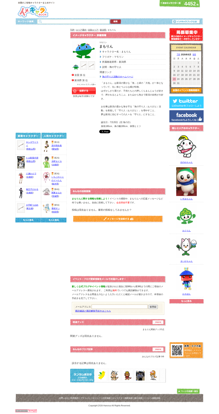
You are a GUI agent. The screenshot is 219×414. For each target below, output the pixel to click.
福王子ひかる (32, 189)
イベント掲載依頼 (152, 398)
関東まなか (56, 193)
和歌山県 (31, 149)
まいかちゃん (186, 261)
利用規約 (74, 398)
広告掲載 (106, 398)
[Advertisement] (108, 9)
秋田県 (55, 212)
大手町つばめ (32, 205)
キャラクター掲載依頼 (122, 398)
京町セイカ (56, 161)
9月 (194, 54)
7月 (178, 54)
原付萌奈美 (56, 145)
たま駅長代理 (32, 158)
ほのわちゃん (186, 162)
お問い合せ (64, 398)
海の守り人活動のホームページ (117, 76)
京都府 (30, 177)
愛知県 (55, 149)
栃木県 (55, 184)
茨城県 (55, 196)
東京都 (30, 208)
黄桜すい (55, 208)
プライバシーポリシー (90, 398)
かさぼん (186, 294)
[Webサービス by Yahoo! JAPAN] (26, 411)
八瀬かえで (31, 173)
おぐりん (186, 230)
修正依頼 (138, 398)
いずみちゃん (186, 199)
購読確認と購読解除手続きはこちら (93, 311)
